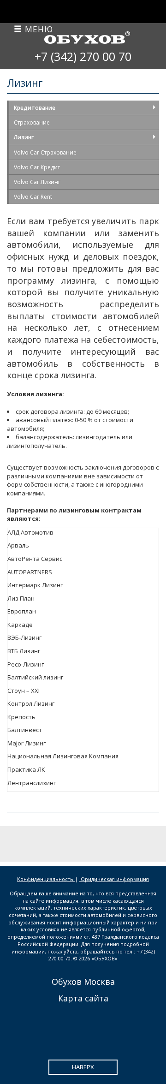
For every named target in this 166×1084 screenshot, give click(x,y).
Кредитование (34, 108)
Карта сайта (83, 998)
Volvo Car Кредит (37, 167)
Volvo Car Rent (33, 197)
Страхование (32, 122)
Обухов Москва (83, 981)
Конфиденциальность (46, 879)
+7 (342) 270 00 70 (83, 56)
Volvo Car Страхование (45, 152)
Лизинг (24, 137)
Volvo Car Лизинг (37, 182)
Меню (37, 29)
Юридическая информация (114, 879)
